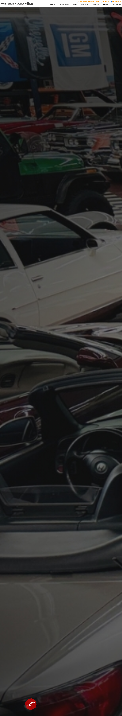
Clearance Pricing (64, 4)
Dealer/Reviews (116, 4)
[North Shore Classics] (17, 3)
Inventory (52, 4)
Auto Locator (84, 4)
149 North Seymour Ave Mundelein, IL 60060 (88, 1)
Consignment (95, 4)
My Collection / (116, 1)
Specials (75, 4)
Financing (106, 4)
